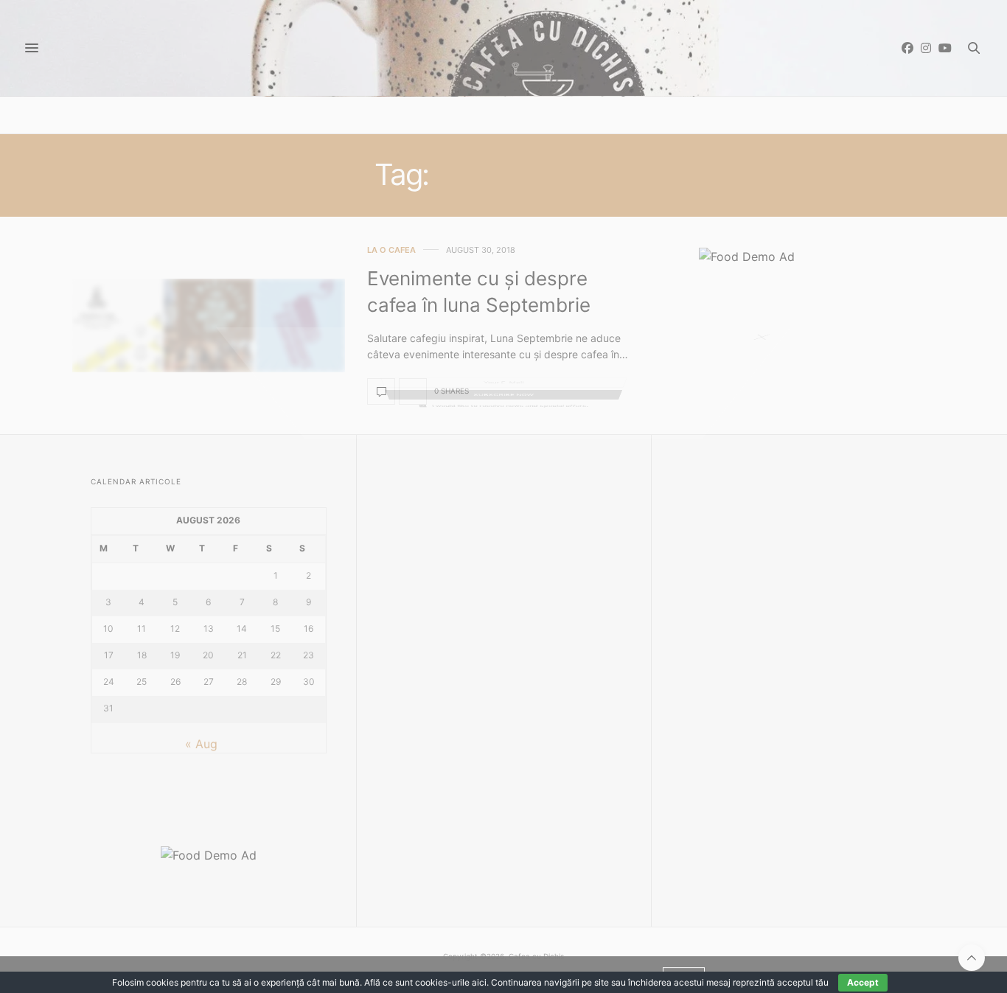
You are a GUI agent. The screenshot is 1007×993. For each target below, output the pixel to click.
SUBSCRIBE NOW (503, 501)
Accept (863, 982)
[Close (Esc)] (769, 349)
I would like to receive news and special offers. (511, 538)
